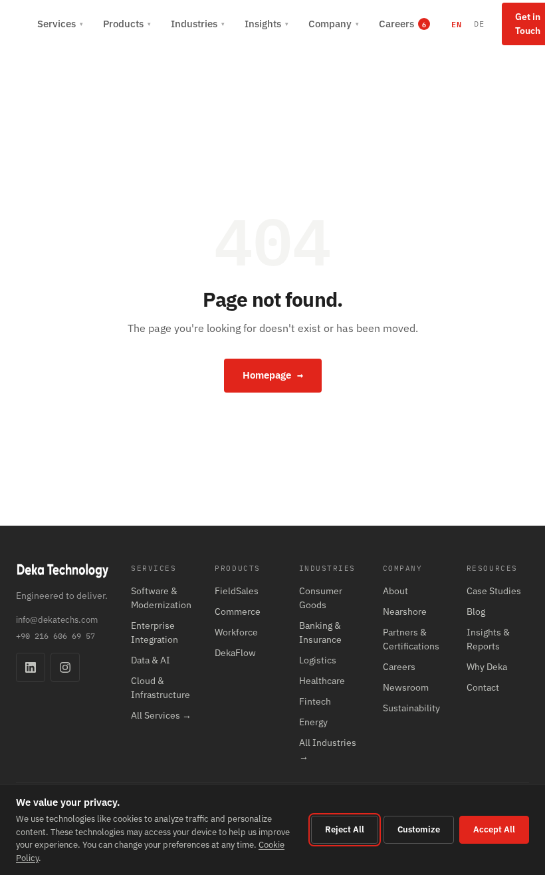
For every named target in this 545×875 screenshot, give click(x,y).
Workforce (236, 632)
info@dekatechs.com (57, 619)
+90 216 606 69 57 (55, 636)
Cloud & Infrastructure (160, 688)
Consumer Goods (320, 598)
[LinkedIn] (30, 667)
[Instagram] (65, 667)
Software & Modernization (161, 598)
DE (479, 24)
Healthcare (322, 681)
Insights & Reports (488, 639)
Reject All (344, 829)
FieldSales (237, 591)
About (395, 591)
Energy (313, 722)
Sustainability (411, 708)
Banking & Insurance (320, 632)
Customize (418, 829)
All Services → (161, 715)
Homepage (273, 375)
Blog (476, 611)
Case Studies (494, 591)
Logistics (317, 660)
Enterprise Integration (154, 632)
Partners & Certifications (411, 639)
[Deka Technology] (18, 24)
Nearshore (405, 611)
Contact (483, 687)
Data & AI (150, 660)
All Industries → (327, 750)
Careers (399, 667)
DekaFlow (235, 653)
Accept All (494, 829)
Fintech (315, 701)
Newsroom (406, 687)
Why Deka (487, 667)
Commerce (238, 611)
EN (456, 24)
